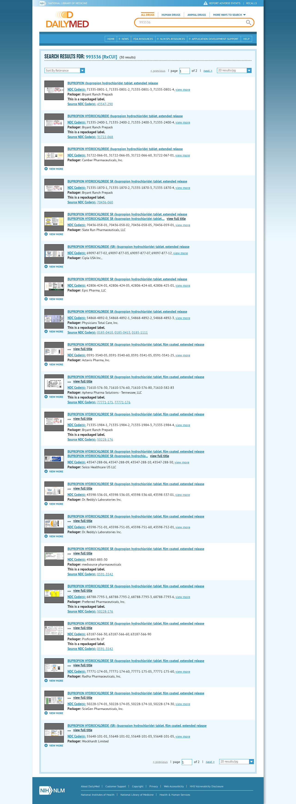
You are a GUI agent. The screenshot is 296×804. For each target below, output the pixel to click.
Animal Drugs (197, 15)
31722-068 (105, 137)
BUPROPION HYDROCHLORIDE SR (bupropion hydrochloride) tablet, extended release (127, 181)
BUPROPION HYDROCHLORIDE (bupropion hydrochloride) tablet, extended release (125, 116)
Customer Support (115, 786)
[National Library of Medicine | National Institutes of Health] (52, 790)
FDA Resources (143, 39)
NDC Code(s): (77, 89)
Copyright (137, 786)
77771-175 (105, 402)
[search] (248, 22)
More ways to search (227, 15)
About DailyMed (90, 786)
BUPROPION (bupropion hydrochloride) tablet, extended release (113, 83)
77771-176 (122, 402)
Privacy (153, 786)
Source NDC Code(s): (82, 104)
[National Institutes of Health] (43, 3)
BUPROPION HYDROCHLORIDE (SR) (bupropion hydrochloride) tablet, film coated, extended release (137, 726)
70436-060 (105, 202)
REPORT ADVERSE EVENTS (224, 3)
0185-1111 (140, 332)
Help (246, 39)
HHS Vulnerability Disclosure (206, 786)
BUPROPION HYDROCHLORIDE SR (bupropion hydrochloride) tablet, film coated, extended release (136, 344)
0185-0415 (122, 332)
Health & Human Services (175, 794)
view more (183, 89)
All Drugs (147, 15)
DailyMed (67, 19)
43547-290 (105, 104)
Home (110, 39)
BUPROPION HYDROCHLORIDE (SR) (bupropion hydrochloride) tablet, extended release (128, 247)
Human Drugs (171, 15)
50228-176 (105, 439)
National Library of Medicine (67, 3)
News (125, 39)
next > (208, 70)
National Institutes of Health (97, 794)
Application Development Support (215, 39)
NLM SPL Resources (172, 39)
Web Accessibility (174, 786)
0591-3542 (105, 574)
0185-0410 (105, 332)
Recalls (251, 3)
